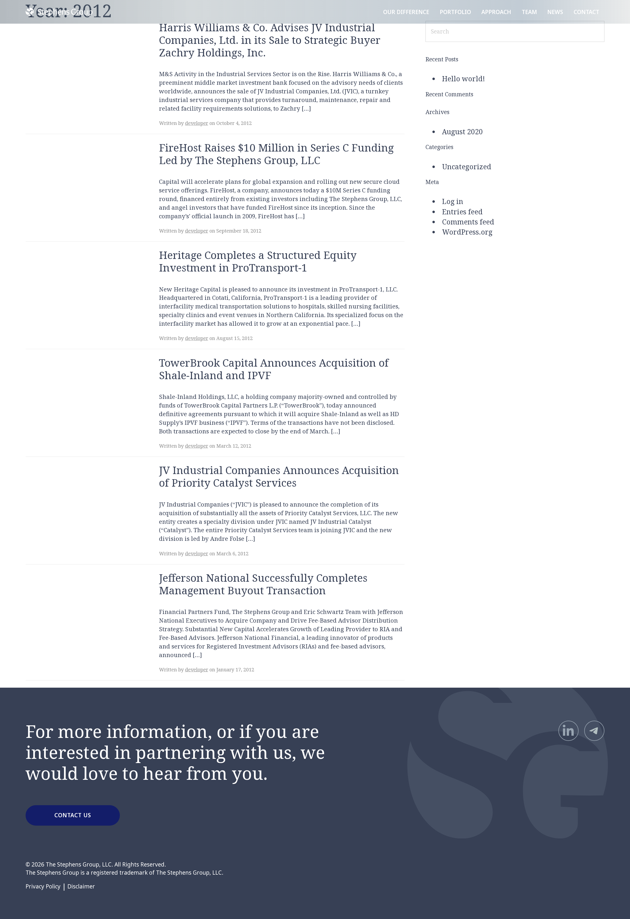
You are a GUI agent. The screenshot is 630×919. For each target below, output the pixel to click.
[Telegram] (594, 731)
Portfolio (455, 12)
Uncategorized (466, 166)
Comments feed (468, 221)
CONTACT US (72, 815)
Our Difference (406, 12)
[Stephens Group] (59, 12)
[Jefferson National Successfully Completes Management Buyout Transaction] (82, 606)
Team (529, 12)
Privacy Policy (43, 886)
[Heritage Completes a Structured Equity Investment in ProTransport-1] (82, 283)
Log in (452, 201)
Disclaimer (81, 886)
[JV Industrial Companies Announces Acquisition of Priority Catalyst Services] (82, 498)
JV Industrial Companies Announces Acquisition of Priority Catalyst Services (279, 476)
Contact (586, 12)
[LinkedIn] (568, 731)
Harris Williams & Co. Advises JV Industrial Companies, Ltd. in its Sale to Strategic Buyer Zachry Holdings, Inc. (269, 39)
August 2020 (462, 131)
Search (591, 31)
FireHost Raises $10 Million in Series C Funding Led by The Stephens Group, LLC (276, 153)
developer (196, 123)
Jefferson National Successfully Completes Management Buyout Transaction (263, 584)
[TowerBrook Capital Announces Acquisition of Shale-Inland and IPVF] (82, 391)
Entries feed (462, 211)
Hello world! (463, 78)
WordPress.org (467, 232)
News (555, 12)
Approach (496, 12)
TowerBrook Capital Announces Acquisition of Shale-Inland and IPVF (274, 369)
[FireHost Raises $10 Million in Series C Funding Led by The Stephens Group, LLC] (82, 175)
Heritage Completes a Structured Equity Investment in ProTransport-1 (258, 261)
